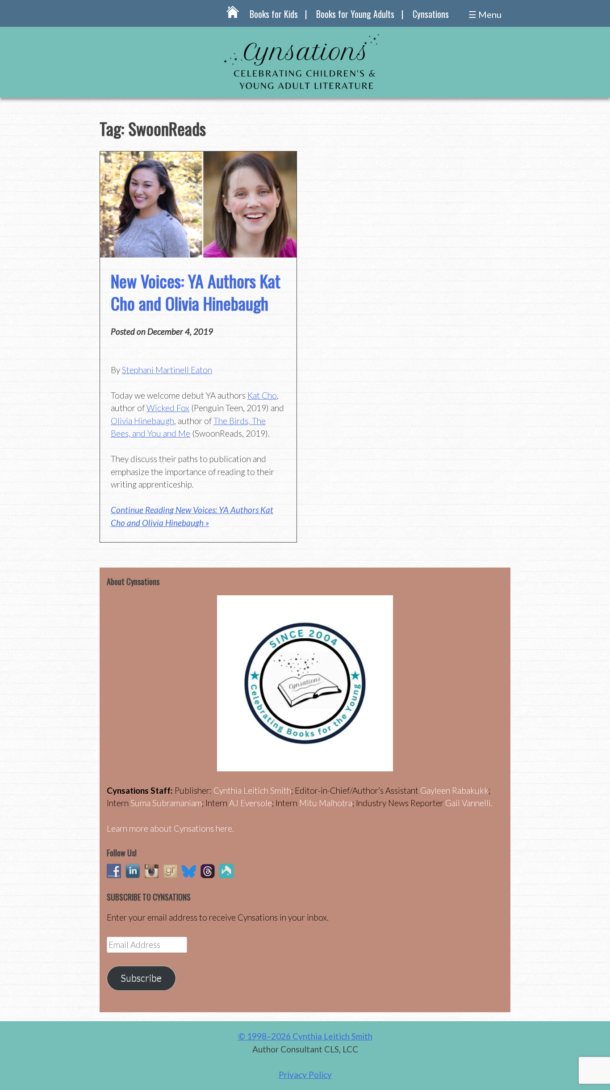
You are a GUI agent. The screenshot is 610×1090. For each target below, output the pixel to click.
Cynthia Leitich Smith (252, 790)
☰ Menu (484, 14)
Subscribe (141, 978)
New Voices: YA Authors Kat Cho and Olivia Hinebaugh (195, 291)
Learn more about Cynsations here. (170, 828)
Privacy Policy (305, 1074)
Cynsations (431, 14)
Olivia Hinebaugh (142, 421)
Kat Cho (262, 395)
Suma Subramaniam (166, 803)
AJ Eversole (250, 803)
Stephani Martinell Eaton (167, 370)
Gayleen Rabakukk (454, 790)
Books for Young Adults (355, 14)
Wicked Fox (167, 408)
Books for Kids (274, 14)
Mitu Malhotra (325, 803)
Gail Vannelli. (469, 803)
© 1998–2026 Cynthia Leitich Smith (305, 1036)
